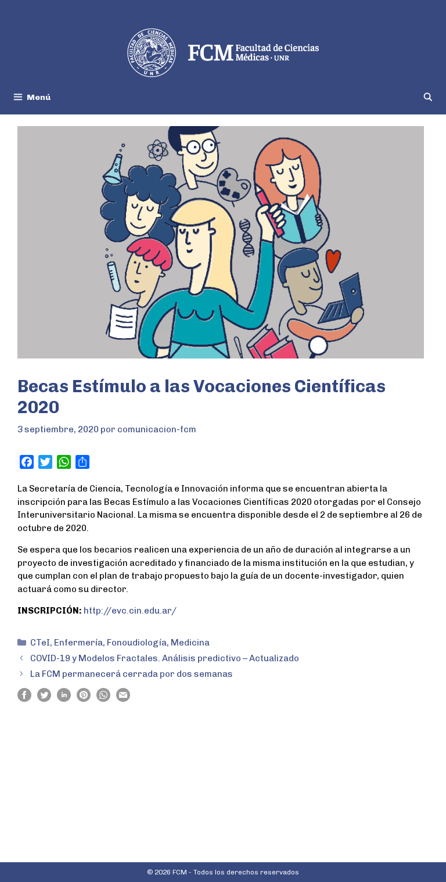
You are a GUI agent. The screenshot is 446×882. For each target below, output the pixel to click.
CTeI (40, 642)
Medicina (190, 642)
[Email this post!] (123, 699)
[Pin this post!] (84, 699)
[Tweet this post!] (44, 699)
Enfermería (78, 642)
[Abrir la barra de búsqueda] (428, 97)
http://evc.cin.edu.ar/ (130, 610)
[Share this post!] (24, 699)
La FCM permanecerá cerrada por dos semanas (131, 674)
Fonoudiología (137, 642)
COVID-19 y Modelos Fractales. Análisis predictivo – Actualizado (164, 658)
